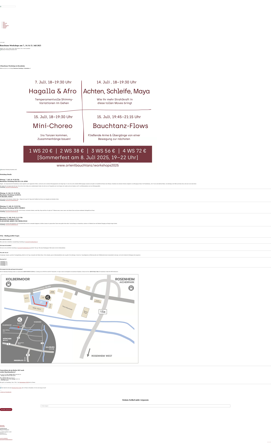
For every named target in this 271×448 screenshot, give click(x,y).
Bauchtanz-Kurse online (16, 387)
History (4, 24)
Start (4, 22)
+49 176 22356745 (4, 438)
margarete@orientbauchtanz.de (12, 187)
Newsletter (5, 26)
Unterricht (5, 23)
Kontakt (4, 27)
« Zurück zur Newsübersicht (5, 392)
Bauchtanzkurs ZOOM (24, 382)
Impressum (2, 425)
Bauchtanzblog (6, 25)
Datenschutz (2, 426)
